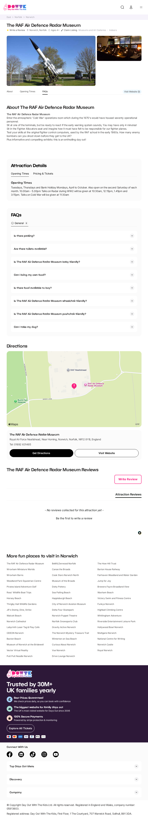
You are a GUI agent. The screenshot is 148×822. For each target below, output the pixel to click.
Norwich (30, 17)
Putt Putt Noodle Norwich (19, 656)
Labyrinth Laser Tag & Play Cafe (23, 627)
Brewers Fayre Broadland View (113, 586)
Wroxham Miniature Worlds (21, 569)
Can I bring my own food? (30, 274)
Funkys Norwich (105, 604)
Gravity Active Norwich (64, 627)
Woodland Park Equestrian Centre (24, 581)
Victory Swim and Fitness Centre (114, 598)
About (10, 91)
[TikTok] (33, 754)
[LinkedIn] (21, 754)
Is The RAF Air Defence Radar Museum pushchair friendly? (50, 313)
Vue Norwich (58, 650)
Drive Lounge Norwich (63, 656)
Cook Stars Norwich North (65, 575)
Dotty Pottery (59, 586)
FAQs (45, 91)
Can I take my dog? (26, 326)
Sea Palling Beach (61, 592)
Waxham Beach (105, 592)
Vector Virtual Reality (17, 650)
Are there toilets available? (30, 248)
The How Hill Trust (106, 563)
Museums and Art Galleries (92, 30)
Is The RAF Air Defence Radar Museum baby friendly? (47, 261)
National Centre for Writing (111, 638)
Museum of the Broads (63, 581)
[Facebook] (9, 754)
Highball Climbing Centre (110, 609)
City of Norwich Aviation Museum (69, 604)
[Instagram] (44, 754)
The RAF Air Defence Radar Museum (25, 563)
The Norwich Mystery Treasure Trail (70, 633)
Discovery (16, 779)
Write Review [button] (128, 479)
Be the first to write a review (74, 518)
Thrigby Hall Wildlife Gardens (21, 604)
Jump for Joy (104, 581)
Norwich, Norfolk (38, 30)
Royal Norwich (104, 650)
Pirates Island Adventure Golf (21, 586)
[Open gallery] (51, 61)
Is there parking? (24, 235)
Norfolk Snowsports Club (64, 621)
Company (16, 792)
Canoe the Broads (61, 569)
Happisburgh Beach (62, 598)
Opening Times (27, 91)
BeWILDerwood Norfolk (64, 563)
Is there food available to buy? (33, 287)
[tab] (20, 174)
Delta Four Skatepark (63, 609)
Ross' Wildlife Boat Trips (19, 592)
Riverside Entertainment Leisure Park (116, 621)
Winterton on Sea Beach (64, 638)
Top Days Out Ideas (22, 766)
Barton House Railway (108, 569)
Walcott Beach (14, 615)
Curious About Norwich (64, 644)
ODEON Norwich (15, 633)
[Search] (122, 7)
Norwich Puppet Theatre (64, 615)
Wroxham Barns (15, 575)
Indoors (113, 30)
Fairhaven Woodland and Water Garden (117, 575)
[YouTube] (56, 754)
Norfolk (18, 17)
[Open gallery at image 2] (119, 48)
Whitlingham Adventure (109, 615)
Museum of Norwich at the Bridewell (25, 644)
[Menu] (141, 7)
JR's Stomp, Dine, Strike (19, 609)
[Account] (131, 7)
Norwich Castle (105, 644)
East (9, 17)
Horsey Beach (14, 598)
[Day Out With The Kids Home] (15, 7)
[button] (74, 518)
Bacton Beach (14, 638)
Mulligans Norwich (106, 633)
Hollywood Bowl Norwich (110, 627)
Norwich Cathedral (16, 621)
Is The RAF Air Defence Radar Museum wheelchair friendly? (50, 300)
